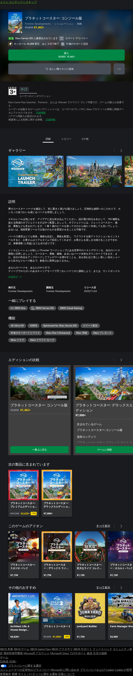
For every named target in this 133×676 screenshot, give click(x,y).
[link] (23, 493)
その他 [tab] (84, 138)
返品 (89, 653)
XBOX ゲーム (21, 649)
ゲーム (4, 657)
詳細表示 (13, 276)
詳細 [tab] (48, 138)
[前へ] (114, 150)
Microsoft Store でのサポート (68, 653)
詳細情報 (41, 112)
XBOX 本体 (6, 649)
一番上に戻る (39, 449)
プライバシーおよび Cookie (97, 670)
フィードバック (102, 649)
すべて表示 (103, 526)
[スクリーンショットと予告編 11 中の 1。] (36, 171)
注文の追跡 (100, 653)
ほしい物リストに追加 (61, 68)
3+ (22, 89)
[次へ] (121, 150)
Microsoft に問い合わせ (65, 670)
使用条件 (5, 674)
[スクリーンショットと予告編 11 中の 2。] (94, 171)
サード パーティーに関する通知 (37, 674)
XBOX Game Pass (40, 649)
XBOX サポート (82, 649)
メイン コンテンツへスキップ (18, 2)
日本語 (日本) (8, 661)
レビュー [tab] (66, 138)
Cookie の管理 (123, 670)
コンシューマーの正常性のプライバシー (25, 670)
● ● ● (119, 69)
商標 (14, 674)
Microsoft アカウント (37, 653)
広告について (66, 674)
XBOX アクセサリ (62, 649)
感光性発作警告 (13, 653)
